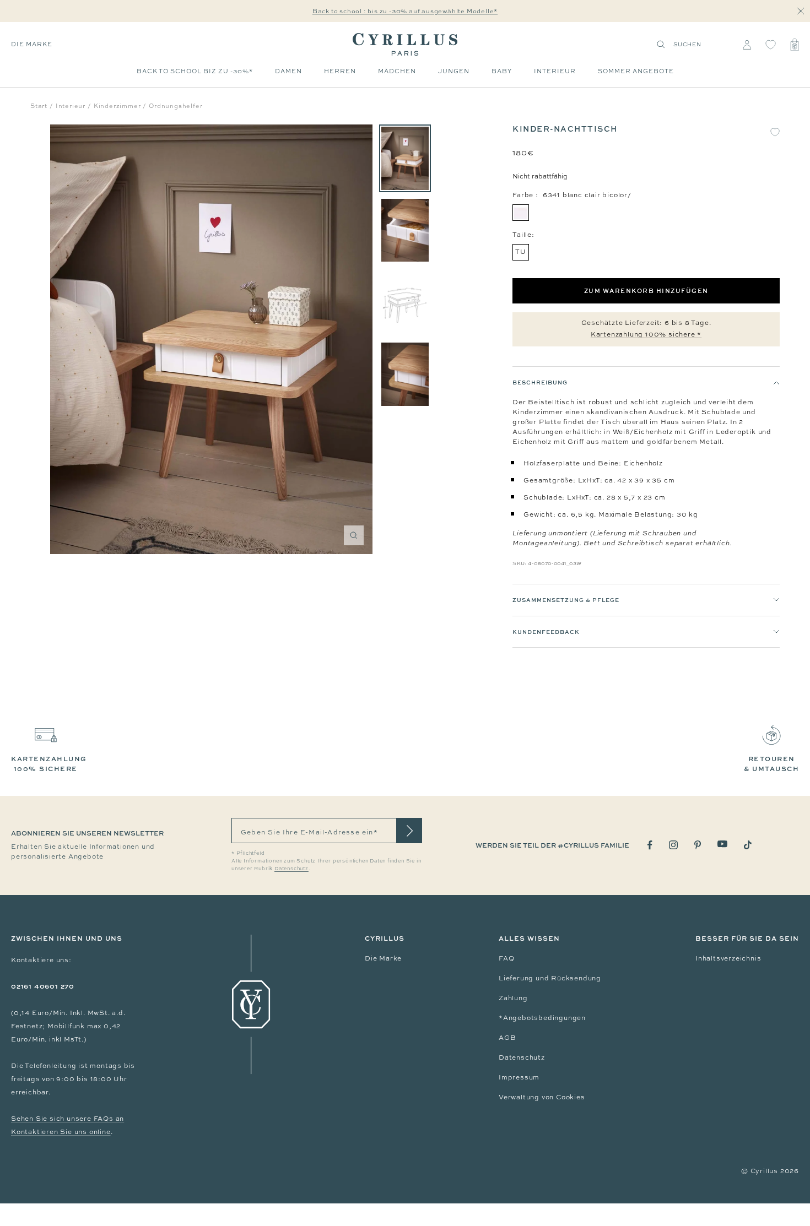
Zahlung (513, 998)
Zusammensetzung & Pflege (565, 600)
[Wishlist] (770, 44)
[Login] (747, 44)
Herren (340, 71)
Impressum (519, 1077)
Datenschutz (522, 1057)
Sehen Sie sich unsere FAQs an (67, 1118)
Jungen (453, 71)
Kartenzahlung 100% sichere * (646, 334)
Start (38, 106)
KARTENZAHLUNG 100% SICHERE (49, 763)
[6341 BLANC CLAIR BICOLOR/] (520, 212)
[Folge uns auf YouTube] (722, 844)
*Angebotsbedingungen (542, 1017)
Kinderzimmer (117, 106)
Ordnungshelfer (175, 106)
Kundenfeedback (546, 632)
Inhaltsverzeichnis (728, 958)
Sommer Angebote (636, 71)
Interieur (555, 71)
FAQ (506, 958)
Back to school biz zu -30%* (195, 71)
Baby (502, 71)
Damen (288, 71)
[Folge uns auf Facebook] (649, 845)
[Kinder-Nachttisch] (405, 158)
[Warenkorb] (794, 44)
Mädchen (397, 71)
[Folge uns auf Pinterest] (697, 844)
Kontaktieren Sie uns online (61, 1131)
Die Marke (31, 44)
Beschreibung (540, 382)
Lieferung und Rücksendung (550, 978)
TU (520, 251)
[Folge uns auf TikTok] (748, 844)
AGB (507, 1037)
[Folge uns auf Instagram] (673, 844)
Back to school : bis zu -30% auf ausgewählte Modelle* (405, 11)
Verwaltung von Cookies (542, 1097)
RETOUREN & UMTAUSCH (771, 763)
